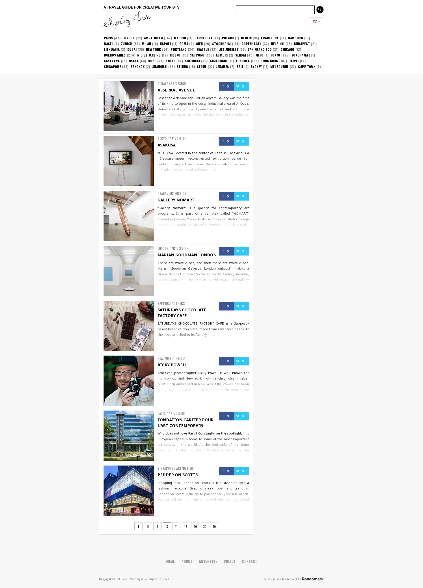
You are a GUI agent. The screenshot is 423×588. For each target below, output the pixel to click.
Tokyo (275, 55)
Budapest (302, 43)
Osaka (134, 60)
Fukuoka (243, 60)
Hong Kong (269, 60)
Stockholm (221, 43)
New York (153, 49)
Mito (259, 55)
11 (176, 526)
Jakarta (222, 66)
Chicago (287, 49)
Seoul (202, 66)
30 (204, 526)
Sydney (256, 66)
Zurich (126, 43)
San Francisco (260, 49)
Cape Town (306, 66)
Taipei (294, 60)
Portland (179, 49)
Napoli (165, 43)
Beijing (182, 66)
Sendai (240, 55)
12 (185, 526)
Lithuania (112, 49)
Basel (108, 43)
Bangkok (137, 66)
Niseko (175, 55)
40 (214, 526)
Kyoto (171, 60)
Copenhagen (252, 43)
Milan (146, 43)
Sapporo (197, 55)
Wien (199, 43)
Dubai (132, 49)
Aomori (222, 55)
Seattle (203, 49)
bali (239, 66)
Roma (184, 43)
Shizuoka (192, 60)
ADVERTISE (208, 561)
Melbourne (279, 66)
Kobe (152, 60)
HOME (170, 561)
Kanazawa (112, 60)
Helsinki (277, 43)
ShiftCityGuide (125, 20)
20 (195, 526)
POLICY (230, 561)
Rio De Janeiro (149, 55)
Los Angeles (228, 49)
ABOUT (187, 561)
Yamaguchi (218, 60)
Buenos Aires (115, 55)
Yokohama (300, 55)
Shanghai (159, 66)
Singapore (112, 66)
